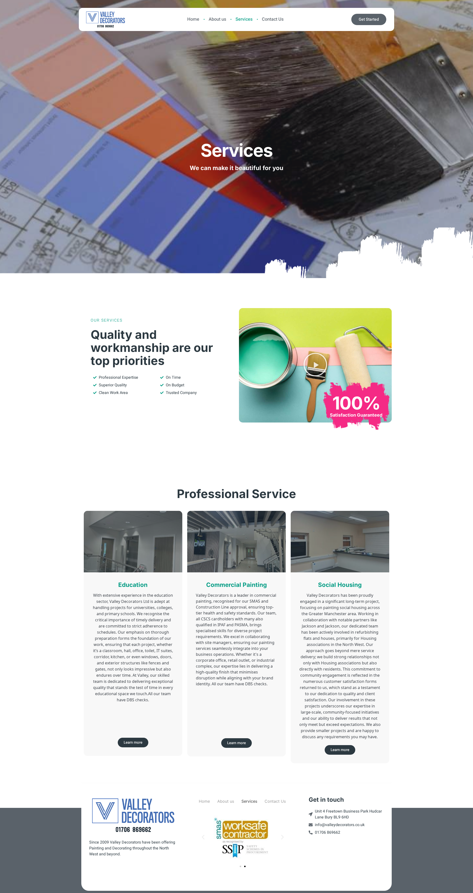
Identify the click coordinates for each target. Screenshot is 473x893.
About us (217, 19)
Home (193, 19)
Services (244, 19)
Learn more (133, 742)
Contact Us (273, 19)
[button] (315, 365)
